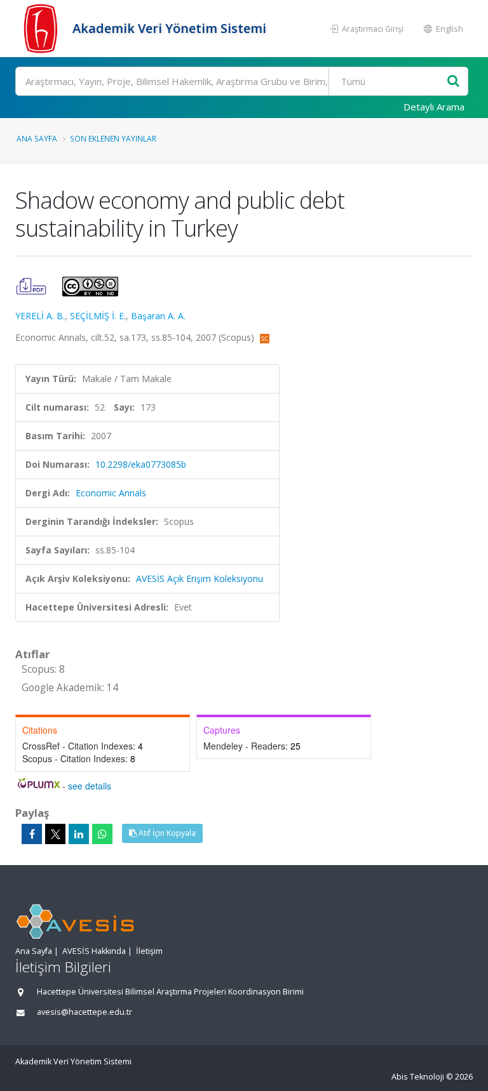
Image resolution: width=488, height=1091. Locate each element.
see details (89, 785)
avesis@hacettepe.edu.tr (84, 1012)
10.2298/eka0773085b (140, 464)
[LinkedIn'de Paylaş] (79, 834)
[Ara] (453, 81)
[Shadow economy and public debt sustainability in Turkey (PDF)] (32, 285)
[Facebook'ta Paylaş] (32, 834)
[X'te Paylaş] (55, 834)
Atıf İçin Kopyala (166, 833)
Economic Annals (111, 493)
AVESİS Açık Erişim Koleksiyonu (199, 578)
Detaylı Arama (433, 106)
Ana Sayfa (37, 138)
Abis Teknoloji (417, 1076)
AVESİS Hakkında (94, 951)
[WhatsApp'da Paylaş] (102, 834)
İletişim (149, 951)
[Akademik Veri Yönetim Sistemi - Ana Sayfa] (42, 28)
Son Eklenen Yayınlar (113, 138)
